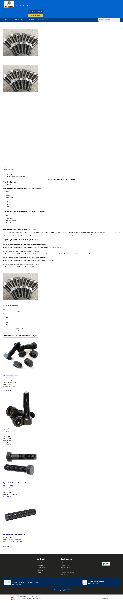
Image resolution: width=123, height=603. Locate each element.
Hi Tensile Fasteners (11, 174)
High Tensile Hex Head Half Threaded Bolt (14, 483)
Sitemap (40, 572)
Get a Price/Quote (7, 184)
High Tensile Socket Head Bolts (11, 429)
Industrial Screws (66, 570)
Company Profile (18, 19)
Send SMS (68, 590)
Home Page (8, 19)
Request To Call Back (8, 169)
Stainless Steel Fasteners (68, 572)
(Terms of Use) (35, 596)
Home (7, 171)
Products (8, 173)
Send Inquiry (36, 15)
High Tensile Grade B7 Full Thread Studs (14, 534)
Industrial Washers (66, 567)
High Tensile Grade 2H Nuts (10, 375)
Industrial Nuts (65, 562)
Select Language (105, 598)
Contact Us (41, 19)
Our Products (30, 19)
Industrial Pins (65, 574)
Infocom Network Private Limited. (34, 598)
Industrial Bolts (65, 565)
